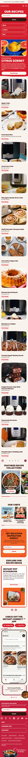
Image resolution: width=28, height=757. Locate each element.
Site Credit (3, 745)
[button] (23, 6)
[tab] (11, 697)
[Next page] (25, 461)
